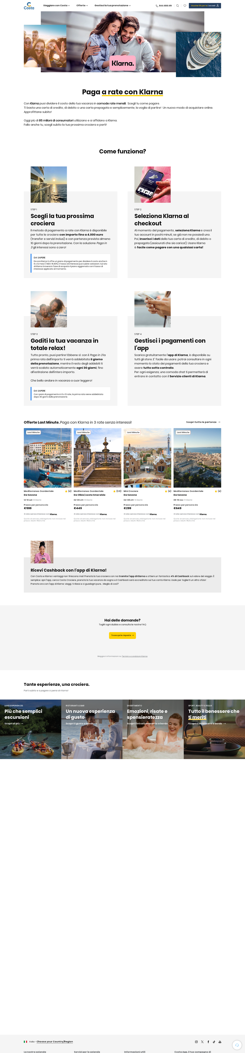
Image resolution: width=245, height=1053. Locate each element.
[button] (184, 5)
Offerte (80, 5)
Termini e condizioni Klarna (135, 656)
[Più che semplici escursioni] (30, 729)
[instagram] (196, 1042)
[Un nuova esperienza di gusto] (91, 729)
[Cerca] (178, 6)
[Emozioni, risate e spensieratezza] (153, 729)
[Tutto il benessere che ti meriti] (214, 729)
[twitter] (202, 1042)
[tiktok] (214, 1042)
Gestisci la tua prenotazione (111, 5)
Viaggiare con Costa (55, 5)
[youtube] (220, 1042)
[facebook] (208, 1042)
